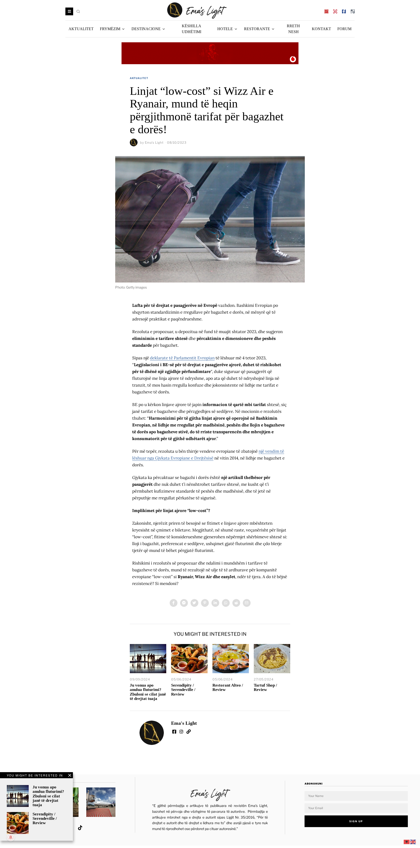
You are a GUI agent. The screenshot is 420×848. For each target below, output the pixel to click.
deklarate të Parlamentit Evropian (182, 358)
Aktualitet (139, 78)
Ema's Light (154, 142)
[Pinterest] (335, 11)
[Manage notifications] (11, 837)
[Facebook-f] (344, 11)
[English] (413, 841)
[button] (78, 11)
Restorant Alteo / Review (227, 687)
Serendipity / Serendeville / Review (183, 689)
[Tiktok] (353, 11)
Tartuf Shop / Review (265, 687)
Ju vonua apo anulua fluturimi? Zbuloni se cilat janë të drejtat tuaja (148, 692)
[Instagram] (326, 11)
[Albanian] (407, 841)
